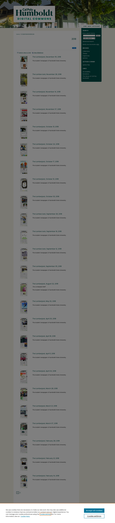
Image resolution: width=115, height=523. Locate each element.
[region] (57, 513)
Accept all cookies (94, 510)
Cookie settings (45, 514)
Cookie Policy (25, 516)
